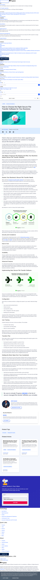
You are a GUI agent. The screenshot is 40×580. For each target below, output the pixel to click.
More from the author (16, 407)
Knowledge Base (29, 65)
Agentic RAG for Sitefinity (15, 12)
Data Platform (2, 12)
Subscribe (15, 502)
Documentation (22, 65)
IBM (34, 167)
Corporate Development (16, 77)
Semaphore (6, 48)
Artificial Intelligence (4, 19)
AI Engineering (2, 16)
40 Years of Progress (5, 551)
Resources (2, 64)
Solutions (2, 17)
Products (2, 41)
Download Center (17, 61)
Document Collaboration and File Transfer (9, 519)
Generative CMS (33, 12)
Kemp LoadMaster (27, 50)
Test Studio (19, 53)
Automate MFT (4, 55)
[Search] (0, 81)
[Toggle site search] (0, 90)
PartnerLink (7, 87)
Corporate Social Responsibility (26, 77)
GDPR (11, 239)
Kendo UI (14, 49)
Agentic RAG (7, 12)
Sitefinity (8, 49)
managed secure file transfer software (15, 179)
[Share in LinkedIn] (10, 132)
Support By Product (3, 61)
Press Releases (9, 79)
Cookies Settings (15, 578)
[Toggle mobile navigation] (1, 96)
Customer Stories (5, 542)
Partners (1, 70)
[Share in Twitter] (6, 132)
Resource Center (7, 65)
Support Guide (23, 61)
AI (0, 3)
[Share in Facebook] (3, 132)
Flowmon (22, 50)
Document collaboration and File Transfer (29, 53)
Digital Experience (3, 28)
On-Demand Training (12, 69)
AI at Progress (2, 4)
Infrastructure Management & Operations (12, 50)
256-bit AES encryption (24, 237)
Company (2, 74)
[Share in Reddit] (13, 132)
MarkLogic (2, 48)
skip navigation (4, 1)
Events (35, 65)
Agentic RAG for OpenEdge (25, 12)
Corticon (14, 48)
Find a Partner (2, 72)
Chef (4, 50)
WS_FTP (4, 56)
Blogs (33, 65)
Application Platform (20, 48)
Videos (18, 65)
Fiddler (15, 53)
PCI (4, 239)
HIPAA (6, 239)
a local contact (5, 560)
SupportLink (2, 87)
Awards (3, 544)
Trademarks (2, 569)
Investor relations (5, 545)
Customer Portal (10, 61)
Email (4, 494)
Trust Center (15, 79)
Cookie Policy (32, 574)
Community (28, 61)
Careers (18, 79)
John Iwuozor (5, 129)
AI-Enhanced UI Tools (4, 53)
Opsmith (13, 15)
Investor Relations (3, 79)
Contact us (4, 554)
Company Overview (3, 77)
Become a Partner (8, 72)
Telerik (11, 49)
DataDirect (10, 48)
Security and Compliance (10, 103)
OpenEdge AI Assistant (6, 14)
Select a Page (12, 98)
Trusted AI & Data (3, 43)
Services (1, 63)
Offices (22, 79)
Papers (11, 65)
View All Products (4, 58)
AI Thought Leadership (4, 8)
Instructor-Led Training (4, 69)
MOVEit (23, 49)
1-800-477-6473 (3, 89)
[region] (20, 576)
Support (1, 60)
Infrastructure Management (5, 33)
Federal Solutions (3, 38)
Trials (3, 526)
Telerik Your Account (13, 87)
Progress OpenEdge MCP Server (16, 14)
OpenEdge (26, 48)
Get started (6, 420)
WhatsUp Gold (33, 50)
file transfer (4, 432)
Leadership (9, 77)
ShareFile (18, 49)
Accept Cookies (5, 578)
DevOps (1, 50)
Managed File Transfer (11, 432)
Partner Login (14, 72)
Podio (21, 49)
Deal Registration (12, 73)
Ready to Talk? (8, 89)
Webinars (15, 65)
